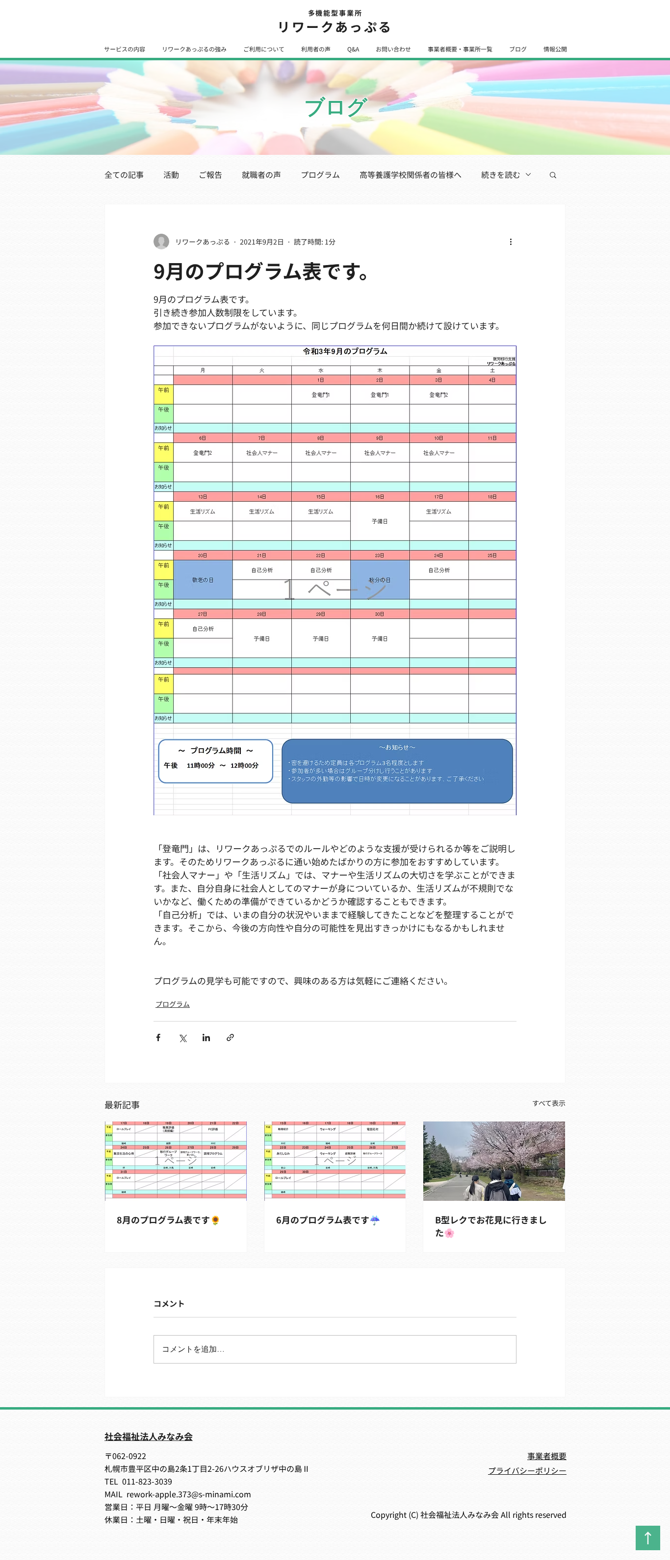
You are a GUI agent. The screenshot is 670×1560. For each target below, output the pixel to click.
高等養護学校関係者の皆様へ (411, 174)
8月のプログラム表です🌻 (169, 1219)
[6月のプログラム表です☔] (335, 1161)
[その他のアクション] (510, 241)
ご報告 (210, 174)
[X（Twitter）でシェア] (182, 1037)
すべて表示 (549, 1103)
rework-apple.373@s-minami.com (189, 1494)
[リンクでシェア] (230, 1037)
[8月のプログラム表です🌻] (176, 1161)
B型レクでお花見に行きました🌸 (491, 1226)
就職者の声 (261, 174)
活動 (171, 174)
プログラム (320, 174)
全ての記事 (124, 174)
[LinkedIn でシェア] (206, 1037)
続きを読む (500, 174)
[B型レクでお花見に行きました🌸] (494, 1161)
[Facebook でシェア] (158, 1037)
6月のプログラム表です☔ (328, 1219)
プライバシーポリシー (527, 1470)
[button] (124, 48)
